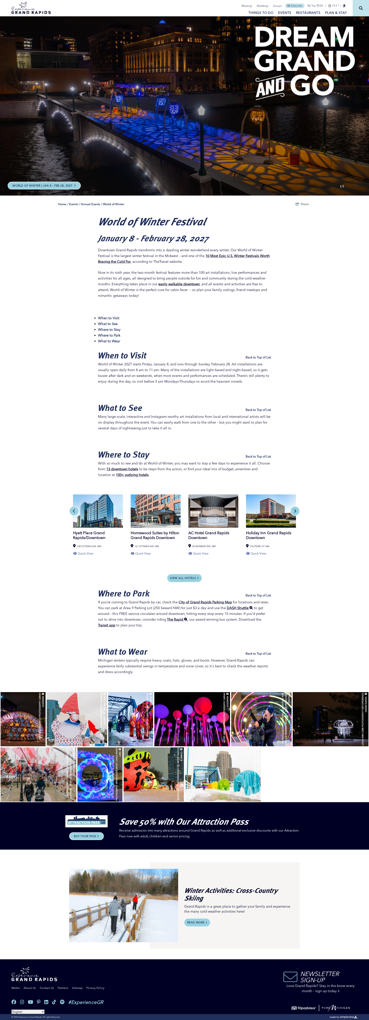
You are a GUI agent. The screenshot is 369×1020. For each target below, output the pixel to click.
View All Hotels (183, 578)
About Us (30, 988)
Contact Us (47, 988)
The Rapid (175, 619)
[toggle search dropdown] (361, 8)
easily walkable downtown (179, 284)
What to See (108, 324)
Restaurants (308, 13)
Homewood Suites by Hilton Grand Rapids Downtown (155, 535)
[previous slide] (74, 511)
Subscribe (296, 5)
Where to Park (109, 335)
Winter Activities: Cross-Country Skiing (231, 894)
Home (63, 204)
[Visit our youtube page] (30, 1002)
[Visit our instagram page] (22, 1002)
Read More (195, 922)
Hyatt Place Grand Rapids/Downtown (89, 535)
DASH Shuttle (238, 608)
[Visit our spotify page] (62, 1002)
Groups (277, 5)
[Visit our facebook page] (14, 1002)
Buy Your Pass (85, 836)
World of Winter (113, 204)
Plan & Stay (336, 13)
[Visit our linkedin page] (46, 1002)
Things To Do (260, 13)
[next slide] (295, 511)
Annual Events (91, 204)
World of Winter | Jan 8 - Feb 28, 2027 (42, 185)
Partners (63, 988)
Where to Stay (109, 329)
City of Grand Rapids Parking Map (205, 602)
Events (284, 13)
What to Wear (109, 341)
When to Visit (108, 318)
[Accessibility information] (344, 5)
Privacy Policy (95, 988)
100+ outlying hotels (132, 475)
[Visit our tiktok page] (54, 1002)
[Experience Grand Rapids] (31, 8)
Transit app (106, 625)
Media (16, 988)
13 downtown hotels (122, 469)
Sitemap (77, 988)
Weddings (262, 5)
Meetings (247, 5)
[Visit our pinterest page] (38, 1002)
